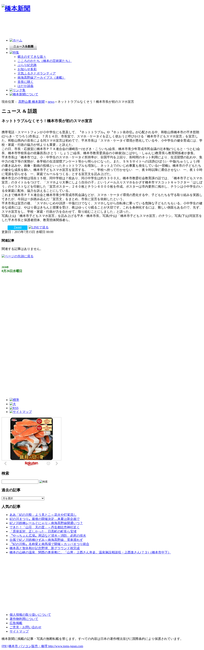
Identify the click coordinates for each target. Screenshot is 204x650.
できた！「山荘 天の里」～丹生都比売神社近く (45, 527)
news (51, 101)
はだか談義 (25, 86)
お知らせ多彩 (27, 69)
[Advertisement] (74, 26)
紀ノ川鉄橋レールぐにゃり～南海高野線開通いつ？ (46, 523)
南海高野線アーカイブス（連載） (41, 77)
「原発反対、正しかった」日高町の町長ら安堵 (43, 531)
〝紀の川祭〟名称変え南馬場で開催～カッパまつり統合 (49, 544)
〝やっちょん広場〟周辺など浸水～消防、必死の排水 (48, 535)
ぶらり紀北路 (27, 65)
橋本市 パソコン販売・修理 (28, 646)
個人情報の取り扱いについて (30, 614)
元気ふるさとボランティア (37, 73)
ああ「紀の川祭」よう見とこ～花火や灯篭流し (43, 514)
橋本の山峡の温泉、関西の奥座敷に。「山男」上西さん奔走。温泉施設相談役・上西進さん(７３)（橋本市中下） (90, 552)
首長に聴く (25, 81)
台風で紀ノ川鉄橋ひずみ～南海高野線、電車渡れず (46, 539)
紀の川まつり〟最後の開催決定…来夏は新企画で (45, 519)
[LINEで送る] (38, 227)
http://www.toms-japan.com (65, 646)
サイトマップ (19, 631)
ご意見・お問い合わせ (25, 627)
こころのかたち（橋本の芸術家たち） (45, 61)
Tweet (18, 227)
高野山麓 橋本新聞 (31, 101)
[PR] (5, 646)
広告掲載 (16, 623)
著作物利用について (24, 619)
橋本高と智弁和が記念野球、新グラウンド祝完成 (45, 548)
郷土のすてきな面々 (32, 56)
